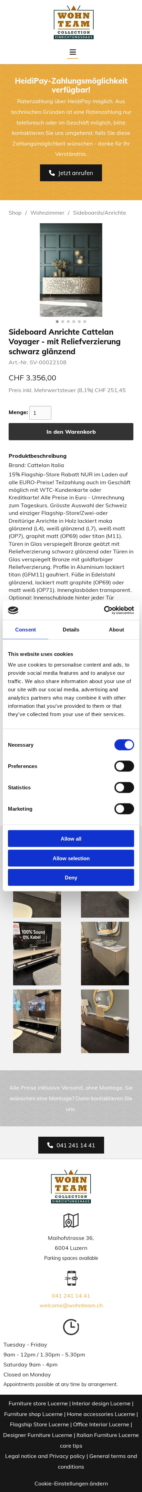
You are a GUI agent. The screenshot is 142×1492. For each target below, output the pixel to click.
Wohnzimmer (47, 212)
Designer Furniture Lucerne (37, 1434)
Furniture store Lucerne (38, 1403)
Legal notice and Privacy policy (45, 1455)
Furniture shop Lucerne (33, 1413)
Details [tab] (71, 629)
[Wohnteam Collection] (73, 22)
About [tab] (116, 629)
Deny (71, 877)
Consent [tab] (25, 629)
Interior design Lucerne (101, 1403)
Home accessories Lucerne (101, 1413)
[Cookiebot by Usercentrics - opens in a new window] (104, 610)
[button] (71, 172)
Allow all (71, 839)
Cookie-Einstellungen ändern (71, 1483)
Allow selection (71, 858)
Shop (15, 212)
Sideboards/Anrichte (99, 212)
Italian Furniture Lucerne (108, 1434)
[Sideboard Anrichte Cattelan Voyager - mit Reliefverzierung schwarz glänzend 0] (71, 270)
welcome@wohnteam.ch (71, 1305)
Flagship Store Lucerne (39, 1424)
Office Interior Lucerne (101, 1424)
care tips (71, 1445)
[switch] (124, 766)
